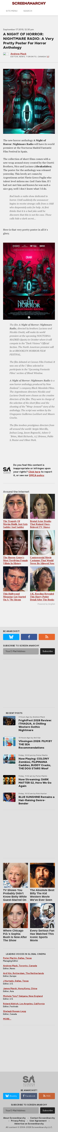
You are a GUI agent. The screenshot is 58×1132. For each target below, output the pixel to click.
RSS (48, 1096)
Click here (34, 471)
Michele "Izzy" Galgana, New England (23, 996)
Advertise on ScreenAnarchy (29, 1124)
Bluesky (13, 1096)
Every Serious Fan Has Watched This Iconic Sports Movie (42, 935)
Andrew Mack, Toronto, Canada (20, 965)
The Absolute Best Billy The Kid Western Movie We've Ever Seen (42, 895)
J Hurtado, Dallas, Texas (16, 981)
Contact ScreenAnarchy (42, 1118)
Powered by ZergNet (46, 604)
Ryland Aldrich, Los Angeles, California (24, 1003)
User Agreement (38, 1121)
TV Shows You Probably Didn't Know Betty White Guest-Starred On (15, 895)
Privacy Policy (18, 1121)
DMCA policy (36, 475)
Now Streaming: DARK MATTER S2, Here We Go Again (35, 783)
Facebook (30, 1096)
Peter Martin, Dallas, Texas (17, 958)
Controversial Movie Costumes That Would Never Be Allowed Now (42, 560)
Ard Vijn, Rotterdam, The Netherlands (23, 973)
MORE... (7, 1019)
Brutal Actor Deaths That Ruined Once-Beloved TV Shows (40, 524)
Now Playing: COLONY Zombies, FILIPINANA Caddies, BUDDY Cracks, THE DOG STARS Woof (35, 763)
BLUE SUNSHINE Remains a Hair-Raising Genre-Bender (36, 800)
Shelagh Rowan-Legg (14, 1011)
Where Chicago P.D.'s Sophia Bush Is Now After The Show (15, 935)
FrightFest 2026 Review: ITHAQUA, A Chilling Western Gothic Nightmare (35, 725)
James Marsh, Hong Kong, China (20, 988)
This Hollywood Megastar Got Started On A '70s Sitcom (14, 596)
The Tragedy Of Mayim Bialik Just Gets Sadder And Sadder (15, 524)
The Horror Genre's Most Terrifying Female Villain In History (15, 560)
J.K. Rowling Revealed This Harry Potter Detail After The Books (42, 596)
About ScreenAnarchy (14, 1118)
